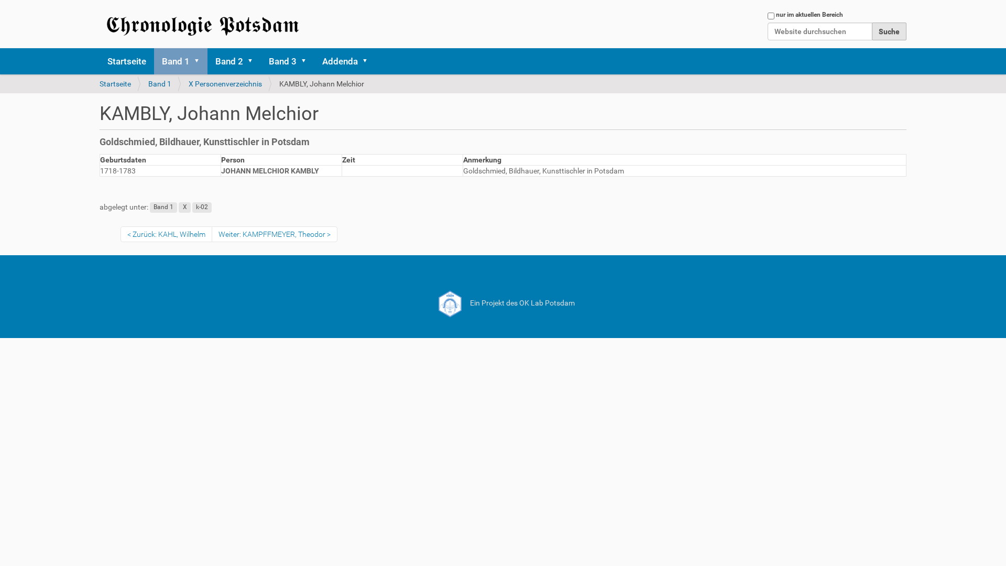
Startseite (126, 61)
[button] (200, 61)
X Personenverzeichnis (225, 84)
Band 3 (283, 61)
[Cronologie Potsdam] (204, 24)
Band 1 (176, 61)
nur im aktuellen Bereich (809, 14)
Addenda (340, 61)
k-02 (202, 207)
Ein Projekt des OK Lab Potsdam (521, 303)
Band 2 (229, 61)
